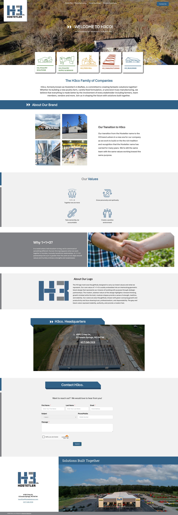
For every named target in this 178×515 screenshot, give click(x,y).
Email (92, 405)
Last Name (70, 405)
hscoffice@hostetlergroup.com (28, 499)
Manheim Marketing (26, 513)
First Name (45, 405)
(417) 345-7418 (88, 342)
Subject (44, 413)
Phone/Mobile (83, 413)
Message (45, 422)
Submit (77, 444)
